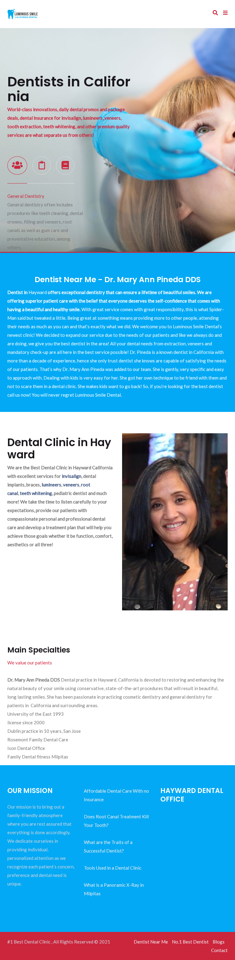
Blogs (219, 941)
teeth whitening (36, 493)
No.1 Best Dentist (190, 941)
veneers (71, 484)
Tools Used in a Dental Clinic (112, 868)
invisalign (71, 476)
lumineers (51, 484)
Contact (219, 950)
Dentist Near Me (151, 941)
